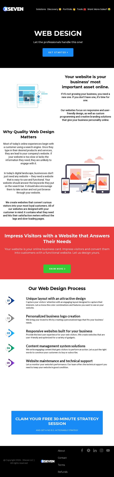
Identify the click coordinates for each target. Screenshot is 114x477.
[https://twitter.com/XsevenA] (88, 450)
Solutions (41, 9)
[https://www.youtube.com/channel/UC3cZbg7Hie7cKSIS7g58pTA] (108, 450)
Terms (61, 465)
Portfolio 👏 (69, 9)
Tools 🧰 (81, 9)
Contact (62, 458)
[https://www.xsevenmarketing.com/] (13, 9)
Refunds (62, 472)
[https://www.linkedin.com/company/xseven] (95, 450)
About (61, 450)
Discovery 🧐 (54, 9)
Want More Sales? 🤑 (99, 9)
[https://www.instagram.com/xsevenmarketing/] (101, 450)
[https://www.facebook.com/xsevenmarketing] (82, 450)
